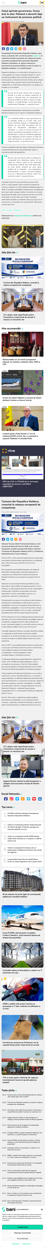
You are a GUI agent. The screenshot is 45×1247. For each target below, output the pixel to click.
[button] (42, 1209)
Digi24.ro (36, 56)
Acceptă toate (22, 1227)
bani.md (22, 21)
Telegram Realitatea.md (23, 216)
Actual (16, 21)
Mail (24, 49)
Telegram (16, 48)
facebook (6, 799)
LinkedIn (7, 48)
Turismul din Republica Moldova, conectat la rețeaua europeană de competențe (21, 504)
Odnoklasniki (20, 48)
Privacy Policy (26, 1244)
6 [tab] (28, 495)
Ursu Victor (23, 512)
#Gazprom (17, 210)
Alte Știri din (8, 252)
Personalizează (22, 1239)
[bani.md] (22, 2)
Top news (7, 807)
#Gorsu (4, 210)
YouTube (34, 799)
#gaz (10, 210)
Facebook (3, 48)
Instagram (12, 799)
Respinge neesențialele (22, 1233)
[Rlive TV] (41, 2)
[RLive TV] (8, 451)
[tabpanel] (22, 472)
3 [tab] (21, 495)
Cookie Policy (16, 1244)
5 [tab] (26, 495)
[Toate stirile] (6, 2)
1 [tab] (17, 495)
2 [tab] (19, 495)
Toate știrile (8, 1090)
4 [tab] (23, 495)
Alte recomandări (11, 328)
